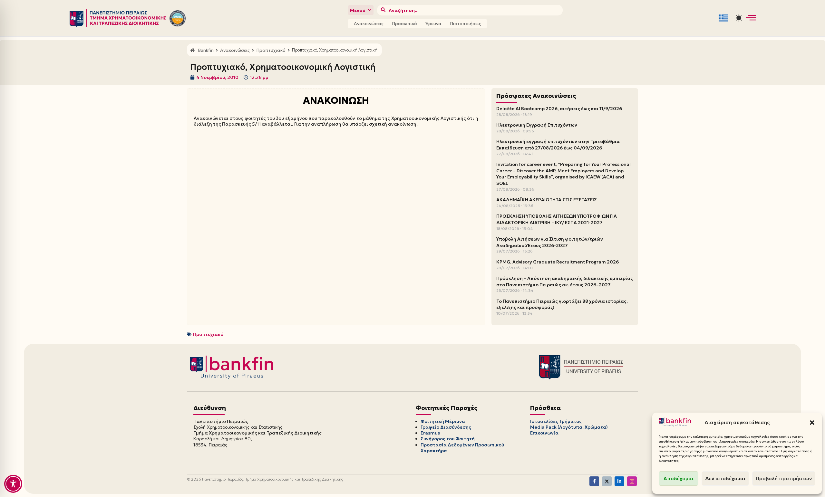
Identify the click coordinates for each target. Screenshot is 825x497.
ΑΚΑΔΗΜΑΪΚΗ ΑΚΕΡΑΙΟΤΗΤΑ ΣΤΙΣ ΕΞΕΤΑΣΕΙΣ (546, 200)
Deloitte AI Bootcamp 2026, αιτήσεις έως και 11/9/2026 (559, 108)
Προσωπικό (404, 23)
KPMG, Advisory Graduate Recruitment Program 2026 (557, 262)
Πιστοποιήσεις (465, 23)
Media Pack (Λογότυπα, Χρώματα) (569, 427)
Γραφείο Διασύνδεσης (446, 427)
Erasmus (430, 433)
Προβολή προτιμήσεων (784, 478)
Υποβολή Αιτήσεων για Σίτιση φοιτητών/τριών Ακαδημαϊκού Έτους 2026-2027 (549, 242)
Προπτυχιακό (208, 334)
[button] (812, 422)
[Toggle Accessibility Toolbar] (13, 483)
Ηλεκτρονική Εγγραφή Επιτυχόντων (536, 125)
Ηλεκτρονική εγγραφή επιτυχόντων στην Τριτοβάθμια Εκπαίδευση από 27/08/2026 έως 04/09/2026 (558, 145)
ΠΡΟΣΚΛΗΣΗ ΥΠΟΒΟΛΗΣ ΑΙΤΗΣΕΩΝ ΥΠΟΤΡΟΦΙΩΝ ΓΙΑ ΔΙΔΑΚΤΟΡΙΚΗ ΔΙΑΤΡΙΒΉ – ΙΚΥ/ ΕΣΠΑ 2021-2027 (556, 219)
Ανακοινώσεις (368, 23)
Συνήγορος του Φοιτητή (448, 439)
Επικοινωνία (544, 433)
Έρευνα (433, 23)
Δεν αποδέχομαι (725, 478)
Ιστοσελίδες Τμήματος (556, 421)
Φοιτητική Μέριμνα (443, 421)
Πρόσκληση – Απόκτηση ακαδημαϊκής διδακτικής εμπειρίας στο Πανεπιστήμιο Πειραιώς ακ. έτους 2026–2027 (564, 281)
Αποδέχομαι (679, 478)
